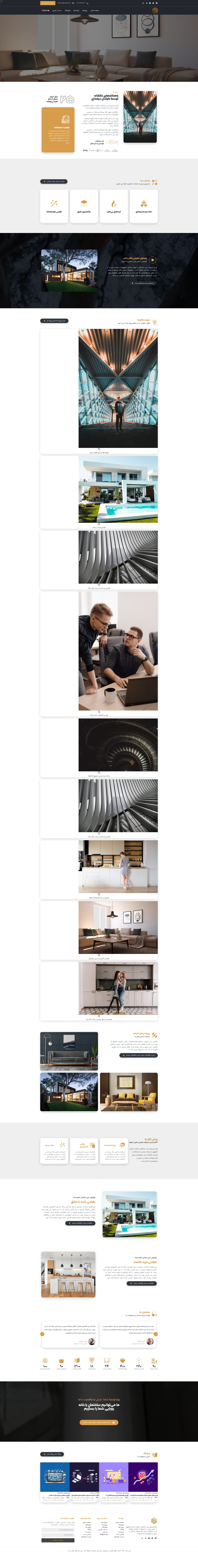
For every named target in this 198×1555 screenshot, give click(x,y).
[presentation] (156, 1334)
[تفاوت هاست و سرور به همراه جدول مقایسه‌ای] (84, 1477)
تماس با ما (120, 1534)
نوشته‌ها (76, 10)
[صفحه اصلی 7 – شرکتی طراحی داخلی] (99, 449)
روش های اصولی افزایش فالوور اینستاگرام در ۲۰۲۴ (144, 1495)
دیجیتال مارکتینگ (151, 1493)
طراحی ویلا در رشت (99, 527)
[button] (101, 79)
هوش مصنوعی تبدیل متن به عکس (59, 1495)
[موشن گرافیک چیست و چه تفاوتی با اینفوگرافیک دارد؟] (113, 1477)
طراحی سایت (94, 1493)
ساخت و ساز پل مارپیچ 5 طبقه (99, 776)
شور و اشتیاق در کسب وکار (99, 715)
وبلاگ (122, 1529)
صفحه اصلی (95, 10)
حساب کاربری (56, 10)
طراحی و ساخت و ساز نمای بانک (99, 588)
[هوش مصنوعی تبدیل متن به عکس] (55, 1477)
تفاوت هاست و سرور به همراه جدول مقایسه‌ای (85, 1495)
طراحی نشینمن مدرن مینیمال (99, 958)
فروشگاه (67, 10)
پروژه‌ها (84, 10)
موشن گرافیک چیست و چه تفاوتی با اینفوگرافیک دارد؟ (117, 1495)
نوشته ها (104, 1522)
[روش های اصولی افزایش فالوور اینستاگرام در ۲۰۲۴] (143, 1477)
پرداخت (104, 1532)
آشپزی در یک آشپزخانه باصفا (99, 898)
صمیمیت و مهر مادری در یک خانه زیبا (99, 1019)
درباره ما (121, 1532)
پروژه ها (121, 1527)
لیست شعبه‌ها (119, 1537)
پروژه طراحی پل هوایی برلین (99, 452)
